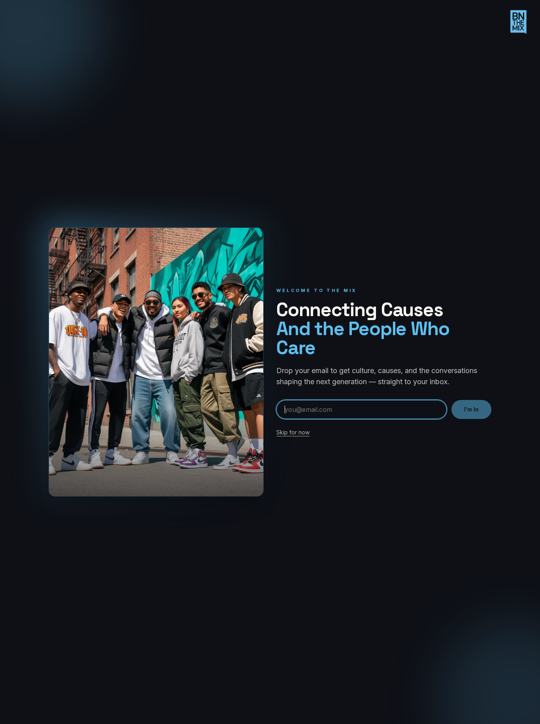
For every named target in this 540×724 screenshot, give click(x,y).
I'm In (471, 409)
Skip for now (293, 432)
